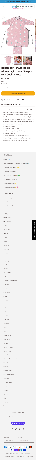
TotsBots (5, 390)
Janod (5, 237)
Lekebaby (6, 268)
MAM (4, 276)
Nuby (4, 327)
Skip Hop (6, 366)
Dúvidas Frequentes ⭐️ (9, 183)
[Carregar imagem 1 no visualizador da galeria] (8, 60)
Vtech (5, 406)
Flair (4, 210)
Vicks (4, 398)
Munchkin (6, 316)
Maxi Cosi (6, 284)
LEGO (5, 264)
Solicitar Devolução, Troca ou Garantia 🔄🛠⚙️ (16, 163)
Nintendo (6, 323)
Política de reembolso (25, 453)
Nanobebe (6, 319)
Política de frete (29, 456)
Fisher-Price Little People (10, 206)
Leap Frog (6, 261)
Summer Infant (7, 370)
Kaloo (5, 241)
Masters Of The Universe (10, 280)
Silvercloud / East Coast (10, 359)
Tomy (5, 386)
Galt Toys (6, 214)
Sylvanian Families (8, 374)
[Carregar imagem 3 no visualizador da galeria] (27, 60)
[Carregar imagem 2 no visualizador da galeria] (18, 60)
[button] (3, 7)
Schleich (5, 355)
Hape (4, 225)
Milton (5, 296)
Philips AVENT (7, 335)
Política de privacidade (9, 456)
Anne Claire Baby (14, 453)
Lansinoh (6, 257)
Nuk (4, 331)
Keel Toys (6, 245)
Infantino (6, 233)
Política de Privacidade (9, 171)
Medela (5, 288)
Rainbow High (7, 351)
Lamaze (5, 253)
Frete (2, 80)
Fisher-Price (6, 202)
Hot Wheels (6, 229)
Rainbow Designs (8, 347)
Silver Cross (6, 363)
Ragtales (5, 343)
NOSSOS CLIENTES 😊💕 (10, 187)
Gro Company (7, 221)
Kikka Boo (6, 249)
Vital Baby (6, 402)
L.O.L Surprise (7, 272)
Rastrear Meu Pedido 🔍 (10, 179)
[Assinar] (27, 417)
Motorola (6, 312)
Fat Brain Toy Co (8, 198)
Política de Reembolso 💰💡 (11, 167)
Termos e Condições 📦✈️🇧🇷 (11, 175)
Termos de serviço (20, 456)
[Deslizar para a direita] (34, 61)
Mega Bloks (6, 292)
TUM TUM (6, 394)
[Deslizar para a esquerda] (2, 61)
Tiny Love (6, 378)
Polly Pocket (6, 339)
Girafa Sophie (7, 217)
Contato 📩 (6, 159)
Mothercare (6, 308)
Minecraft (6, 300)
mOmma (5, 304)
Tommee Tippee (7, 382)
